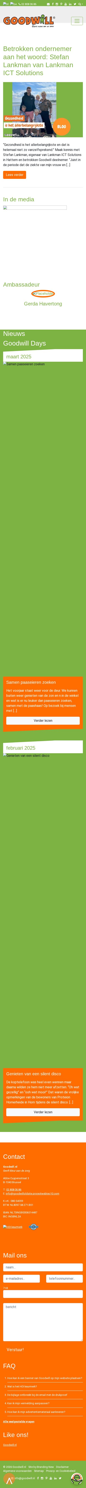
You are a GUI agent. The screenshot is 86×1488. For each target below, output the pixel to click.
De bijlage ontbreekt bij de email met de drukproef (37, 1394)
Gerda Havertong (43, 304)
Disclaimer (62, 1466)
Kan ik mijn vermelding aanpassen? (28, 1403)
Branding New (45, 1466)
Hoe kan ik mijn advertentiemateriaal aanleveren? (36, 1411)
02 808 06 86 (28, 4)
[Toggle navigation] (77, 21)
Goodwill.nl (10, 1444)
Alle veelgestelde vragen (18, 1421)
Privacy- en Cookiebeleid (60, 1470)
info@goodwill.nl (24, 1478)
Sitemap (39, 1470)
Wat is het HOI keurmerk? (22, 1386)
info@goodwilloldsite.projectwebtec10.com (32, 1193)
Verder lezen (43, 721)
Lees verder (14, 175)
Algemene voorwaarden (17, 1470)
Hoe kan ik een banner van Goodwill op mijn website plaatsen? (44, 1378)
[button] (80, 4)
